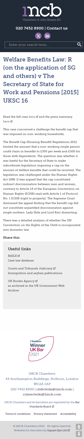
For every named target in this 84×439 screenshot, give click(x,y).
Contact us (57, 28)
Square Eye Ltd (57, 430)
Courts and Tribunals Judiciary (30, 268)
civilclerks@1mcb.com (54, 389)
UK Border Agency (21, 281)
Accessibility (68, 414)
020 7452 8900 (30, 28)
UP (79, 427)
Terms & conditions (18, 414)
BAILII (12, 256)
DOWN (79, 434)
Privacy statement (45, 414)
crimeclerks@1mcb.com (42, 394)
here (32, 117)
